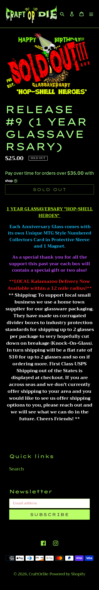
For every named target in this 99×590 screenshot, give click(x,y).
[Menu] (91, 13)
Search (16, 469)
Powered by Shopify (67, 574)
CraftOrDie (38, 574)
